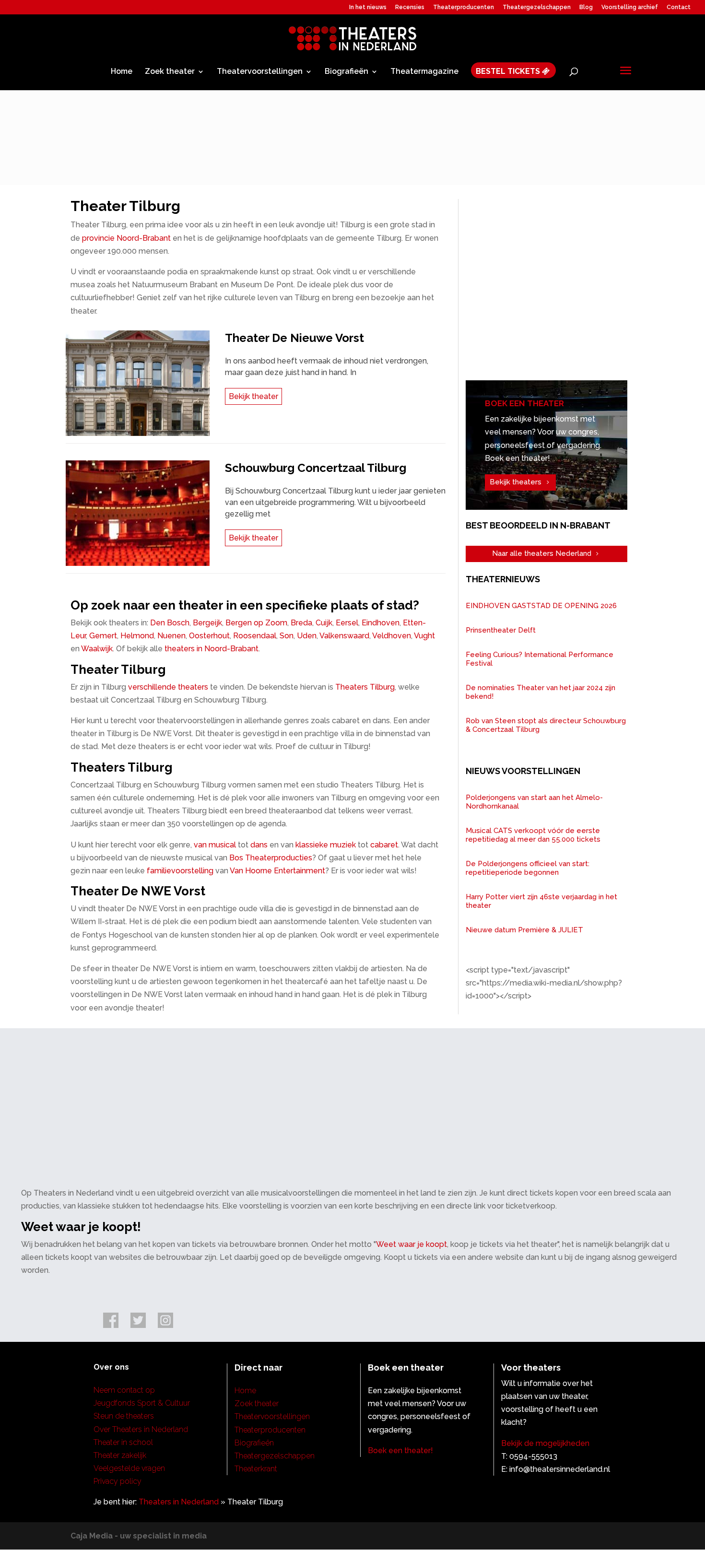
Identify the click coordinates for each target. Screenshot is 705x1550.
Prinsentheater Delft (501, 630)
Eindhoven (381, 622)
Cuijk (324, 622)
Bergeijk (207, 622)
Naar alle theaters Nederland (541, 553)
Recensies (409, 7)
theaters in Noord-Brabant (211, 648)
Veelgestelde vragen (129, 1468)
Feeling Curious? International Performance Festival (539, 659)
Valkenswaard (344, 635)
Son (287, 635)
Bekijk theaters (515, 482)
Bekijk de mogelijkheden (545, 1443)
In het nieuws (368, 7)
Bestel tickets (509, 71)
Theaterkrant (256, 1468)
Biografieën (346, 72)
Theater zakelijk (120, 1455)
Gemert (103, 635)
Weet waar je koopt (411, 1244)
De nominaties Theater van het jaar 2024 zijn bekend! (540, 692)
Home (121, 72)
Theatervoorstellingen (260, 72)
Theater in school (123, 1442)
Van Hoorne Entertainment (277, 870)
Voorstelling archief (629, 7)
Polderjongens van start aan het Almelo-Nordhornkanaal (534, 801)
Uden (307, 635)
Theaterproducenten (463, 7)
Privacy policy (117, 1481)
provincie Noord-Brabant (126, 238)
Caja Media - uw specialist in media (138, 1535)
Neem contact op (124, 1390)
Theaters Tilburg (365, 687)
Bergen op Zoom (256, 622)
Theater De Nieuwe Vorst (294, 338)
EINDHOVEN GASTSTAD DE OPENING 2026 (541, 605)
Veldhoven (391, 635)
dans (259, 844)
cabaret (384, 844)
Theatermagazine (424, 72)
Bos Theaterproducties (270, 857)
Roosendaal (254, 635)
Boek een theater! (400, 1450)
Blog (586, 7)
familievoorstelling (180, 870)
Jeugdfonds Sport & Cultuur (142, 1403)
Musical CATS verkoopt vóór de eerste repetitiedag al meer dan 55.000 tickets (533, 835)
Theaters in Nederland (179, 1501)
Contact (679, 7)
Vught (424, 635)
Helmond (137, 635)
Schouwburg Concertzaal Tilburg (315, 468)
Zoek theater (170, 72)
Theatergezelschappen (537, 7)
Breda (301, 622)
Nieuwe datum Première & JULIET (524, 930)
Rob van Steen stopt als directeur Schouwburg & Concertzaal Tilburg (546, 725)
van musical (215, 844)
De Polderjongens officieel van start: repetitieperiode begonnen (527, 868)
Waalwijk (97, 648)
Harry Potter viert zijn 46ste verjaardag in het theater (541, 901)
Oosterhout (209, 635)
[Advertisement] (554, 292)
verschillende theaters (168, 687)
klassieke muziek (325, 844)
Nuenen (171, 635)
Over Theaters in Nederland (141, 1429)
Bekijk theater (253, 396)
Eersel (347, 622)
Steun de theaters (124, 1416)
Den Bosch (169, 622)
